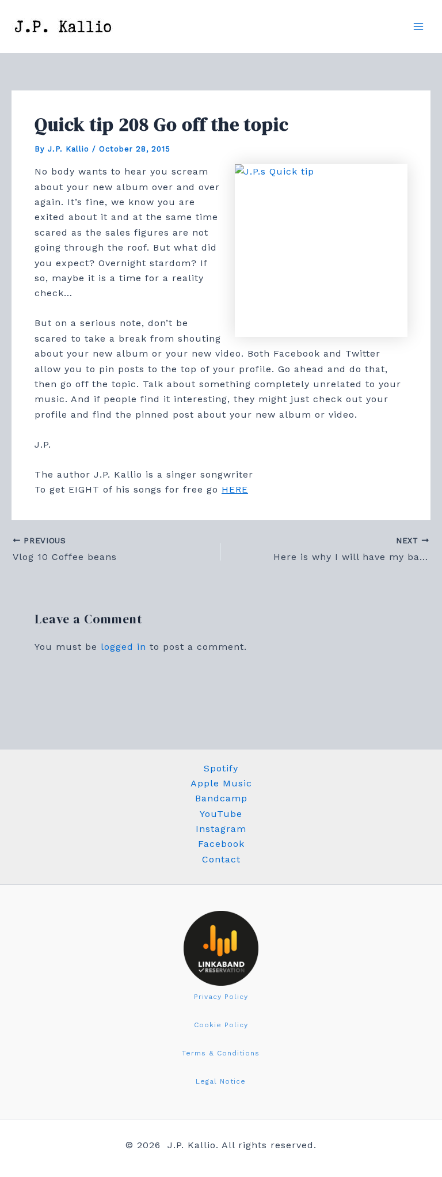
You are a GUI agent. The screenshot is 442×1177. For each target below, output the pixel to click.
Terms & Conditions (221, 1053)
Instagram (221, 828)
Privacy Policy (221, 997)
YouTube (221, 813)
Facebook (221, 843)
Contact (221, 859)
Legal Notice (221, 1081)
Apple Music (221, 783)
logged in (123, 646)
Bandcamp (221, 798)
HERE (235, 489)
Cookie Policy (221, 1025)
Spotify (221, 768)
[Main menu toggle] (418, 26)
